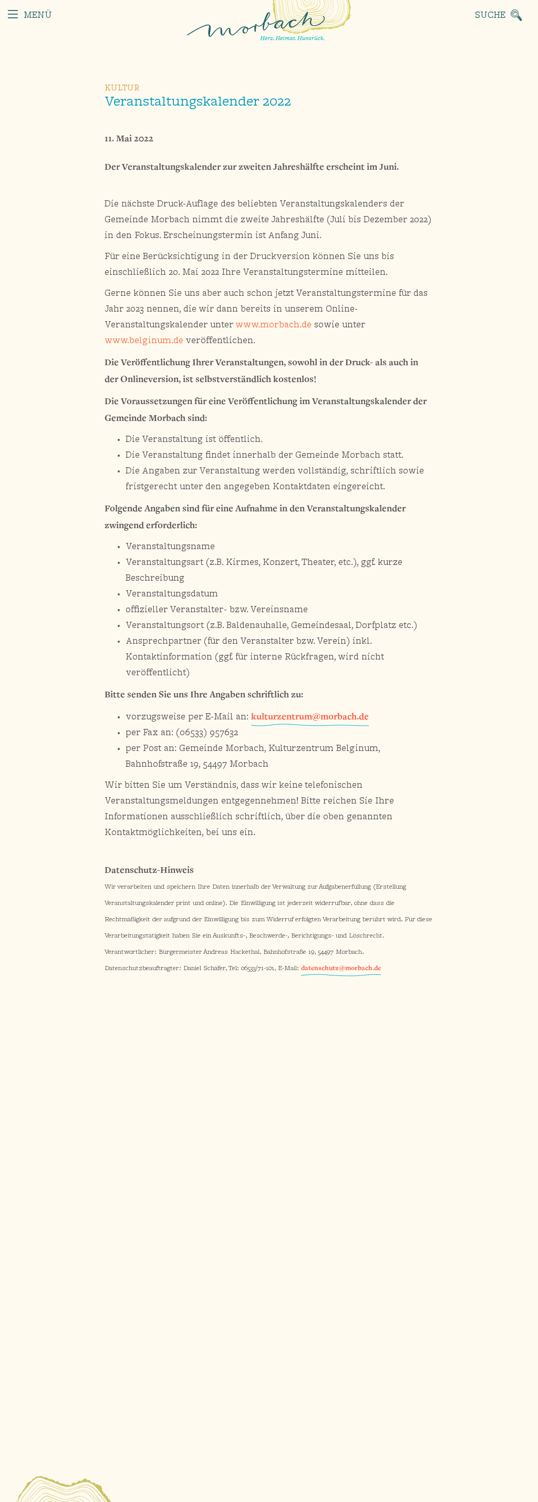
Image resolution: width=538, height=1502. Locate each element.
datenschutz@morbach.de (341, 967)
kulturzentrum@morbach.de (310, 716)
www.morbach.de (273, 325)
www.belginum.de (144, 341)
